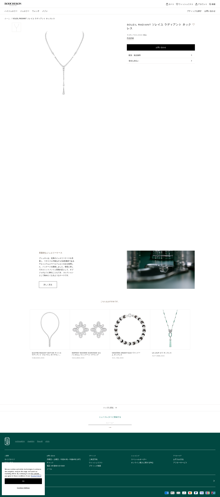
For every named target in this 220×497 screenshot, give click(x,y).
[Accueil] (7, 441)
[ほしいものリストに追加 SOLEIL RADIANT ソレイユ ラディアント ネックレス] (193, 24)
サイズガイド (10, 459)
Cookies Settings (23, 488)
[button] (110, 427)
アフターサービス (180, 462)
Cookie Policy (36, 476)
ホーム (7, 18)
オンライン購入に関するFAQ (142, 462)
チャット (50, 462)
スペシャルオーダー (139, 459)
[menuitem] (170, 4)
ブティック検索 (95, 466)
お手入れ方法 (178, 459)
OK (23, 481)
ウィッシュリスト (96, 462)
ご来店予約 (93, 459)
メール (49, 469)
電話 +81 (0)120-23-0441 (56, 466)
